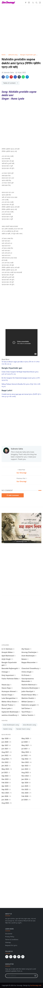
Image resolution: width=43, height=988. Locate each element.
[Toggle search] (36, 2)
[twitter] (18, 956)
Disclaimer (8, 934)
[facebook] (25, 2)
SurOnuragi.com (35, 985)
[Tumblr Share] (19, 77)
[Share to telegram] (27, 77)
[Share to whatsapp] (23, 77)
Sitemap (8, 942)
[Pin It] (11, 77)
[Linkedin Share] (15, 77)
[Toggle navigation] (39, 2)
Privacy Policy (9, 937)
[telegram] (6, 956)
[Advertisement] (21, 29)
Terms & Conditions (11, 939)
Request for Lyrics (11, 945)
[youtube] (10, 956)
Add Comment (14, 495)
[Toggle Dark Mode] (33, 2)
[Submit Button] (35, 976)
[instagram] (28, 2)
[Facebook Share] (3, 77)
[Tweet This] (7, 77)
